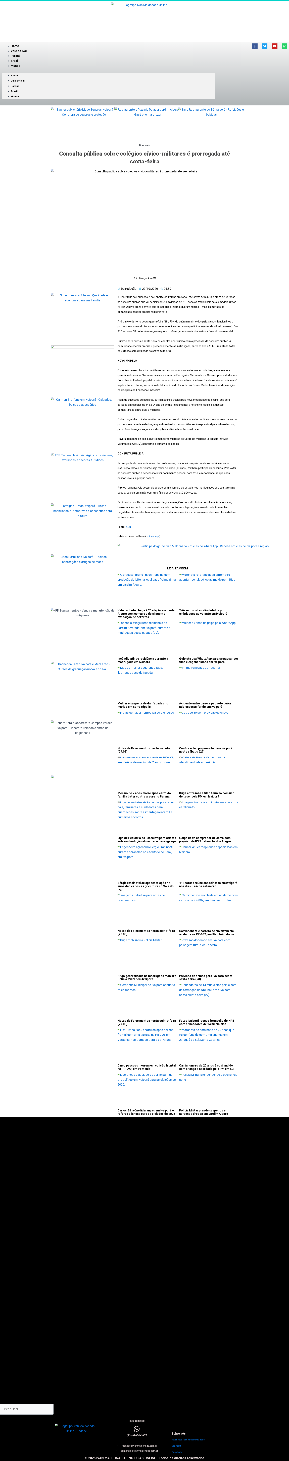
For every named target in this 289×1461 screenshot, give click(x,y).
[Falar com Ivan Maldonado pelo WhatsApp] (136, 1429)
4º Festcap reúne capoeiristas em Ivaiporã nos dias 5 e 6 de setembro (208, 884)
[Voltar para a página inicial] (144, 20)
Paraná (15, 55)
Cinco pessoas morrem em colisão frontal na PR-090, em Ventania (147, 1067)
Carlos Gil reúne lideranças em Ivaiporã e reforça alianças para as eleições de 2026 (146, 1112)
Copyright (176, 1446)
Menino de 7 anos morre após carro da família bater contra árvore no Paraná (144, 794)
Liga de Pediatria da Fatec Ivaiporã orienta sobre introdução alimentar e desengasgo (147, 839)
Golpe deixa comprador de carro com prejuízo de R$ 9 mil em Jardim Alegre (205, 839)
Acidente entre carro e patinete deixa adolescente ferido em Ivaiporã (205, 705)
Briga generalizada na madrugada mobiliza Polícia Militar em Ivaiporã (147, 977)
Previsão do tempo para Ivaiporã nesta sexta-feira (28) (205, 977)
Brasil (15, 60)
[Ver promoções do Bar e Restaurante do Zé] (211, 124)
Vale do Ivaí (19, 51)
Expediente (177, 1452)
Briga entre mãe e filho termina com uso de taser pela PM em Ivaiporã (206, 794)
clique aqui (153, 536)
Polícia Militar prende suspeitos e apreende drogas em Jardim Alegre (203, 1112)
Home (15, 46)
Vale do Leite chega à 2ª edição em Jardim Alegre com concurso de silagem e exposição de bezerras (147, 614)
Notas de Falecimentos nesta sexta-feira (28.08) (146, 932)
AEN (128, 526)
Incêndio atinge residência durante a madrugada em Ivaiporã (143, 660)
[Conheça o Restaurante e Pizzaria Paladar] (147, 124)
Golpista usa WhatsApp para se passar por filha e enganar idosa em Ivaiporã (208, 660)
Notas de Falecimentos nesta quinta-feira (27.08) (147, 1022)
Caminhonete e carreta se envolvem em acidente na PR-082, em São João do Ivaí (207, 932)
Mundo (15, 66)
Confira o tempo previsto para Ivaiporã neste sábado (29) (205, 750)
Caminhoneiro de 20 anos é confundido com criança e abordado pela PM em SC (206, 1067)
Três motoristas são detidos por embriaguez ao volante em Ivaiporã (203, 612)
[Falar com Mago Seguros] (84, 124)
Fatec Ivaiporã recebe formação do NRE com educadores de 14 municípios (206, 1022)
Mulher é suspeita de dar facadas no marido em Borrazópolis (143, 705)
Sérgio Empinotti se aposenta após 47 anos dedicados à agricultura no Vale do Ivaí (146, 886)
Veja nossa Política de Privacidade (188, 1439)
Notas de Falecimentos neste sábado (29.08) (144, 750)
